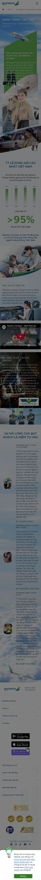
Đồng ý (23, 876)
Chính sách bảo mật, (22, 859)
